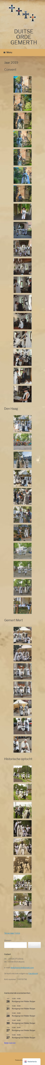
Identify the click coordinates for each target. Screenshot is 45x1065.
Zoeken (7, 940)
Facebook (33, 973)
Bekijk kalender (10, 1043)
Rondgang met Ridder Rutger (23, 1001)
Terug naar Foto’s (12, 933)
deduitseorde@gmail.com (22, 967)
